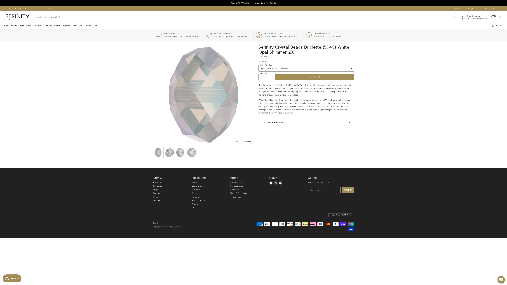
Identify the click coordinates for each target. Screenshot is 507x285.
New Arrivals (10, 25)
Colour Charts (460, 9)
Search (155, 223)
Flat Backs (38, 25)
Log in (497, 25)
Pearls (57, 25)
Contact (18, 9)
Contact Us (157, 186)
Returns (34, 9)
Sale (95, 25)
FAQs (26, 9)
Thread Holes (497, 9)
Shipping (52, 9)
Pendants (67, 25)
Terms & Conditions (238, 193)
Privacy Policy (236, 182)
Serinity (265, 56)
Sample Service (473, 9)
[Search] (453, 17)
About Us (8, 9)
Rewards (43, 9)
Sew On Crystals (199, 200)
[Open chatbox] (501, 279)
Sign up (348, 190)
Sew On (78, 25)
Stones (87, 25)
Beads (49, 25)
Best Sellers (25, 25)
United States (339, 215)
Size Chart (485, 9)
